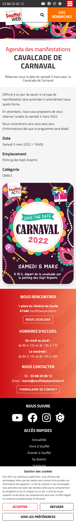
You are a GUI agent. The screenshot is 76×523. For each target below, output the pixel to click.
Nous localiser (38, 319)
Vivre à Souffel (39, 446)
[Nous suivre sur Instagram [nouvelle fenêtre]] (54, 3)
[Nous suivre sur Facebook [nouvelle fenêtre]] (49, 3)
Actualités (39, 439)
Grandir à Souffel (39, 452)
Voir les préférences (38, 516)
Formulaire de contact (38, 389)
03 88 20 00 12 (13, 3)
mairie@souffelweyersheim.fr (43, 380)
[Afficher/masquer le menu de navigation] (70, 3)
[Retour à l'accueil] (14, 17)
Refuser (56, 506)
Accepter (20, 506)
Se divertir (39, 459)
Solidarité (39, 465)
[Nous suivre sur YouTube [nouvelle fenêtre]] (43, 3)
